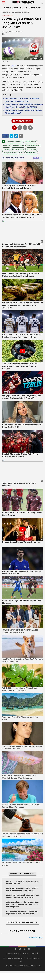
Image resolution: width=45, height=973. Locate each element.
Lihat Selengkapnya (35, 937)
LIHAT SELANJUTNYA (22, 121)
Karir (34, 953)
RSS (21, 961)
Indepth (23, 8)
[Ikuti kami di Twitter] (20, 949)
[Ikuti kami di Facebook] (15, 949)
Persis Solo (6, 145)
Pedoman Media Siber (21, 956)
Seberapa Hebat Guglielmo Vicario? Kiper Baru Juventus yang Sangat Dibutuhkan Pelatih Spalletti (22, 904)
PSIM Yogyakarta (30, 142)
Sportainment (35, 8)
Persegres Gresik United (14, 142)
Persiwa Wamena (18, 145)
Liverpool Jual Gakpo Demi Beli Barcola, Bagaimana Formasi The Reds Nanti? (22, 912)
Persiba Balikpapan (33, 145)
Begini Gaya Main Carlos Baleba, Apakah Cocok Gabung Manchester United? (22, 889)
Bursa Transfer (11, 8)
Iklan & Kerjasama (33, 958)
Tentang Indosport (12, 953)
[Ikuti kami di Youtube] (29, 949)
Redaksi (25, 953)
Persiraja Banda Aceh (10, 153)
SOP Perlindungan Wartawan (13, 958)
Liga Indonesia (31, 149)
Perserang (6, 149)
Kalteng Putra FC (31, 153)
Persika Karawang (18, 149)
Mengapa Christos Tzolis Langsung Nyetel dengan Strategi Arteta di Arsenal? (22, 896)
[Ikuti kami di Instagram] (24, 949)
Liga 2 (13, 66)
